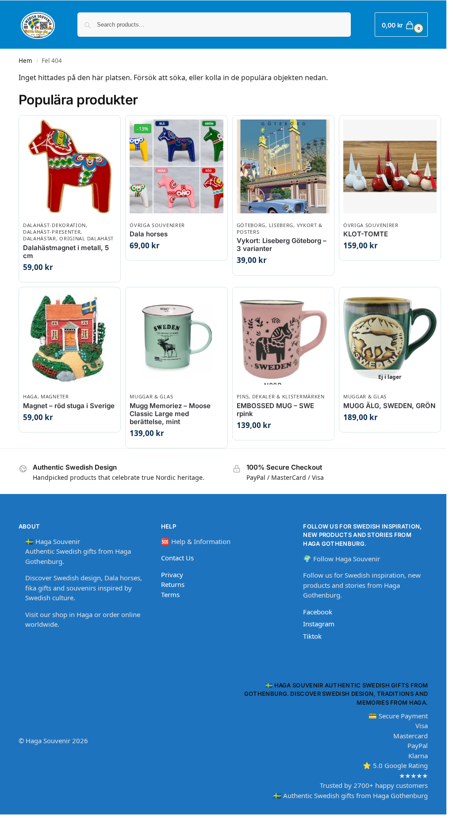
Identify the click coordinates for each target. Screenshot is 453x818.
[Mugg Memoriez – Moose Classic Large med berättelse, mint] (176, 338)
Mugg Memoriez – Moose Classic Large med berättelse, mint (170, 414)
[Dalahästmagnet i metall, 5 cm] (69, 166)
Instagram (318, 623)
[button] (401, 24)
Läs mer (394, 427)
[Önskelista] (100, 128)
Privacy (172, 574)
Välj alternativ (180, 255)
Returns (172, 584)
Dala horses (149, 234)
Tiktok (312, 636)
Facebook (317, 611)
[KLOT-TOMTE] (390, 166)
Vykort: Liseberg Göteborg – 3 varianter (281, 245)
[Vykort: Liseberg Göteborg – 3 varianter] (283, 166)
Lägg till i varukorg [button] (74, 277)
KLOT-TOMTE (365, 234)
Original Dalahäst (86, 238)
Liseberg (281, 225)
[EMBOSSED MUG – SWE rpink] (283, 338)
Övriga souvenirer (157, 225)
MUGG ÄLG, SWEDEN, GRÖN (389, 406)
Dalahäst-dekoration (54, 225)
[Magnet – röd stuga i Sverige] (69, 338)
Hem (25, 61)
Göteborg (251, 225)
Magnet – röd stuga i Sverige (69, 406)
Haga (30, 396)
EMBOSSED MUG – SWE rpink (275, 410)
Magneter (55, 396)
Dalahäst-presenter (52, 231)
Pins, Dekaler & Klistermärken (281, 396)
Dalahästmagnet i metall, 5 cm (66, 252)
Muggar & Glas (151, 396)
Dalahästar (39, 238)
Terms (170, 594)
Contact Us (177, 557)
